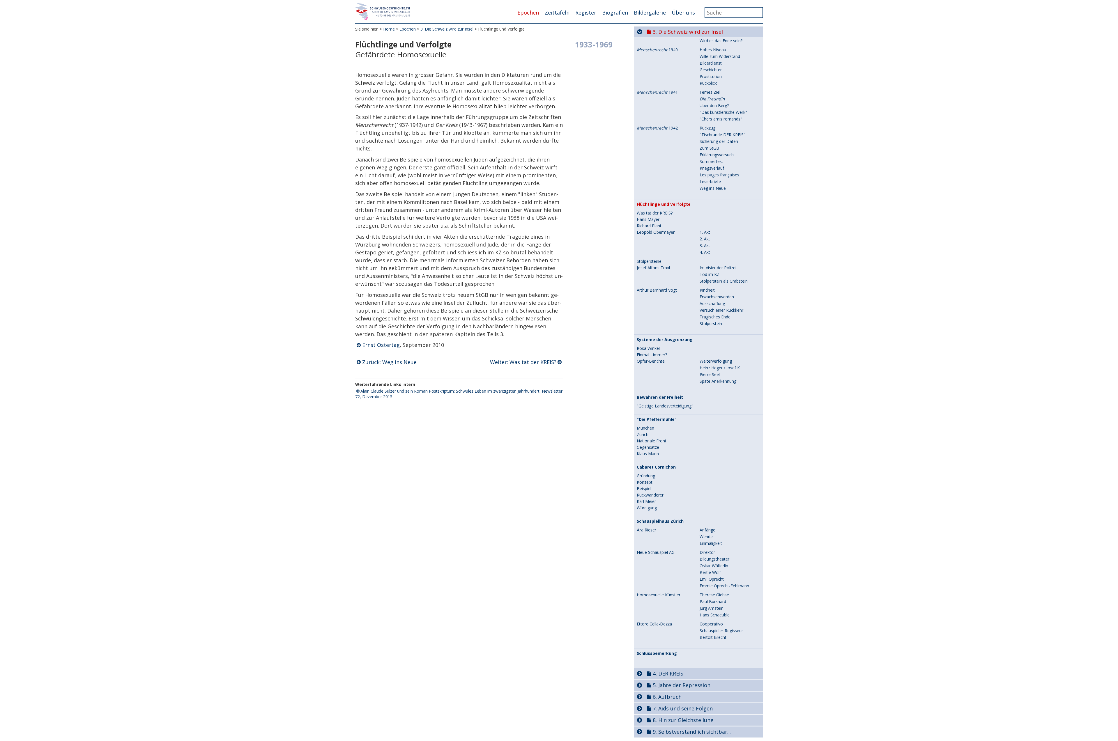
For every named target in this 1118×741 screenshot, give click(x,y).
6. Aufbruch (667, 696)
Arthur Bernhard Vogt (657, 290)
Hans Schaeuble (715, 615)
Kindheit (707, 290)
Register (585, 12)
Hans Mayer (648, 219)
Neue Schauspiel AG (656, 552)
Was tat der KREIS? (655, 213)
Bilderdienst (711, 63)
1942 (657, 128)
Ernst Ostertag (381, 344)
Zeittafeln (557, 12)
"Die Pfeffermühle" (657, 419)
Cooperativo (711, 624)
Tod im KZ (709, 274)
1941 (657, 92)
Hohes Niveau (713, 49)
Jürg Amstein (711, 608)
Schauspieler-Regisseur (721, 630)
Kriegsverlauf (712, 168)
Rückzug (707, 128)
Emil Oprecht (712, 579)
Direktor (707, 552)
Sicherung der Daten (719, 141)
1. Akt (705, 232)
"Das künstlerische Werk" (723, 112)
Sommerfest (711, 161)
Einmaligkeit (711, 543)
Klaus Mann (648, 454)
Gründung (646, 476)
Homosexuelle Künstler (658, 595)
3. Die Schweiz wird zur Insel (446, 29)
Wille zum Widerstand (720, 56)
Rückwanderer (650, 495)
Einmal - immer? (652, 355)
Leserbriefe (710, 181)
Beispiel (644, 489)
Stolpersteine (649, 261)
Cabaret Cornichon (656, 467)
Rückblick (708, 83)
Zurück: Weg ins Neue (389, 362)
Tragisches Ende (715, 317)
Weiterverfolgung (716, 361)
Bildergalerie (650, 12)
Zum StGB (709, 148)
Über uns (683, 12)
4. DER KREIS (668, 673)
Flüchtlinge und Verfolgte (664, 204)
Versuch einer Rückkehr (721, 310)
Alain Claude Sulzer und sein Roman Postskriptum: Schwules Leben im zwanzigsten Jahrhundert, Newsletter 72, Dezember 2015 (459, 393)
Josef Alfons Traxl (653, 268)
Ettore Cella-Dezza (654, 624)
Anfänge (707, 530)
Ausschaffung (712, 303)
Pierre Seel (710, 374)
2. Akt (705, 239)
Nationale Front (651, 441)
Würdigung (647, 508)
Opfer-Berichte (651, 361)
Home (389, 29)
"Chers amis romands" (721, 119)
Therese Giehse (714, 595)
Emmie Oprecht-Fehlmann (724, 585)
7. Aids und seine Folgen (683, 708)
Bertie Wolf (710, 572)
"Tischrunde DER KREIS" (722, 134)
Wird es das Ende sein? (721, 40)
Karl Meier (646, 501)
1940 (657, 50)
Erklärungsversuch (717, 154)
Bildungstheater (714, 559)
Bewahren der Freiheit (660, 397)
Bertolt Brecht (713, 637)
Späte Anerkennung (718, 381)
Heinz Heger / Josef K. (720, 367)
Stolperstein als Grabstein (724, 281)
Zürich (642, 434)
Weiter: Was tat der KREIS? (523, 362)
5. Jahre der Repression (681, 685)
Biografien (615, 12)
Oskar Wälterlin (714, 565)
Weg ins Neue (713, 188)
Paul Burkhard (713, 601)
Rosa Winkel (648, 348)
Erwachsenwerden (717, 296)
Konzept (644, 482)
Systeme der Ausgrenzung (665, 340)
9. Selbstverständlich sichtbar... (692, 731)
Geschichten (711, 69)
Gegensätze (648, 447)
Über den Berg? (714, 105)
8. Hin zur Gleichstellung (683, 720)
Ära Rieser (646, 530)
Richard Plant (649, 226)
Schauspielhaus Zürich (660, 521)
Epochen (528, 12)
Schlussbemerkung (657, 653)
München (645, 428)
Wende (706, 536)
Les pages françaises (719, 175)
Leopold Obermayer (656, 232)
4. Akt (705, 252)
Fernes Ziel (710, 92)
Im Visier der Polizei (718, 267)
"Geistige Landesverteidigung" (665, 406)
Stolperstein (711, 323)
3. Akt (705, 245)
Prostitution (711, 76)
